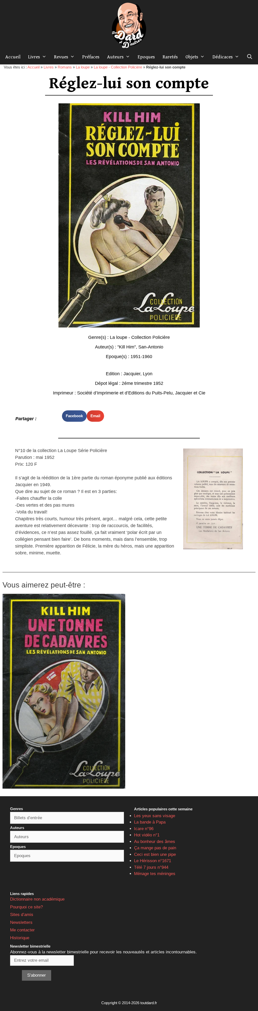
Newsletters (21, 922)
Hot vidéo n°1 (146, 835)
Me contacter (22, 930)
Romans (65, 67)
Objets (191, 57)
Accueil (12, 57)
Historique (19, 937)
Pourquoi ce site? (26, 907)
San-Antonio (150, 346)
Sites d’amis (21, 914)
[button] (74, 416)
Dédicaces (222, 57)
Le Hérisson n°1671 (152, 860)
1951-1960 (141, 356)
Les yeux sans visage (154, 815)
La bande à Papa (150, 822)
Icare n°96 (143, 828)
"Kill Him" (126, 346)
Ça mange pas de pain (155, 847)
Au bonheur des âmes (154, 841)
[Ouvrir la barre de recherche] (249, 56)
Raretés (170, 57)
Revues (61, 57)
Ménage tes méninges (154, 873)
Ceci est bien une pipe (155, 854)
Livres (34, 57)
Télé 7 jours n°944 (151, 867)
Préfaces (91, 57)
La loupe (83, 67)
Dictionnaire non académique (37, 899)
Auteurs (115, 57)
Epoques (146, 57)
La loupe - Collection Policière (118, 67)
